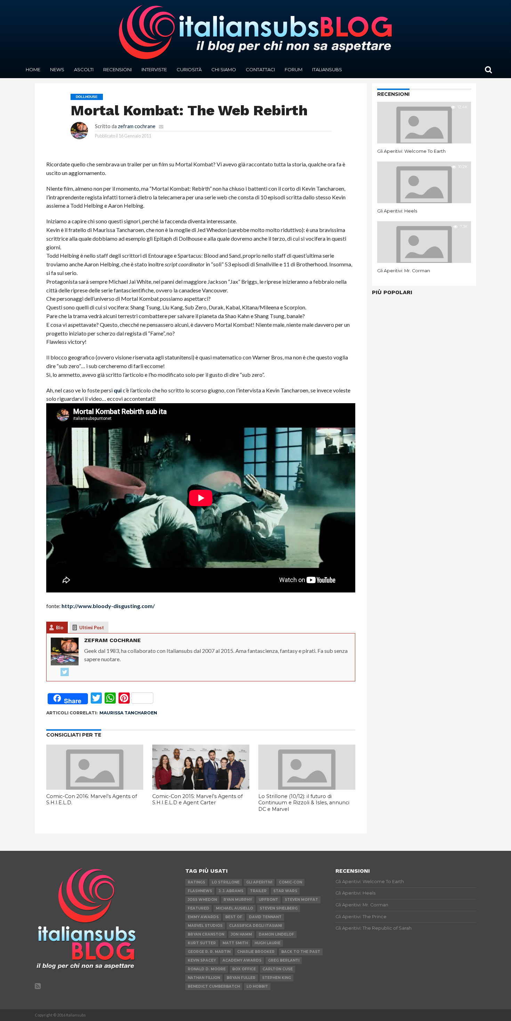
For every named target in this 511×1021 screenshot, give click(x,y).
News (57, 69)
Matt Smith (235, 943)
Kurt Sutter (202, 943)
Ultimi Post (91, 627)
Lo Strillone (226, 882)
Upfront (268, 899)
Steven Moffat (301, 899)
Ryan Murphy (238, 899)
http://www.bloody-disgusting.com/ (108, 606)
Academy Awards (241, 960)
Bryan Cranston (206, 934)
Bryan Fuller (241, 978)
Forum (293, 69)
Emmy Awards (203, 917)
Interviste (154, 69)
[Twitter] (64, 672)
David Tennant (265, 917)
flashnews (200, 891)
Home (33, 69)
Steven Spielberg (279, 908)
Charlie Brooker (256, 951)
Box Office (244, 969)
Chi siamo (223, 69)
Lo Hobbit (257, 986)
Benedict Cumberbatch (214, 986)
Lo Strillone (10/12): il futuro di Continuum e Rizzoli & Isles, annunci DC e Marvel (303, 802)
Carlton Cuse (277, 969)
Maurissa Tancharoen (128, 712)
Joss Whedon (202, 899)
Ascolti (84, 69)
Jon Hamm (241, 934)
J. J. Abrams (231, 891)
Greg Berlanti (283, 960)
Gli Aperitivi (259, 882)
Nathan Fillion (204, 978)
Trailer (258, 891)
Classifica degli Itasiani (255, 925)
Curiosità (189, 69)
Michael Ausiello (234, 908)
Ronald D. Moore (207, 969)
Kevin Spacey (202, 960)
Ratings (196, 882)
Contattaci (260, 69)
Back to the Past (300, 951)
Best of (233, 917)
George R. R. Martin (209, 951)
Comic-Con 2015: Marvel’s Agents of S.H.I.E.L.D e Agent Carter (197, 799)
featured (198, 908)
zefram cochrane (136, 126)
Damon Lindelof (276, 934)
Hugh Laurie (267, 943)
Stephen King (276, 978)
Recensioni (117, 69)
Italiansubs (327, 69)
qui (118, 390)
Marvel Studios (205, 925)
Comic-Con (290, 882)
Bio (59, 627)
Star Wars (285, 891)
